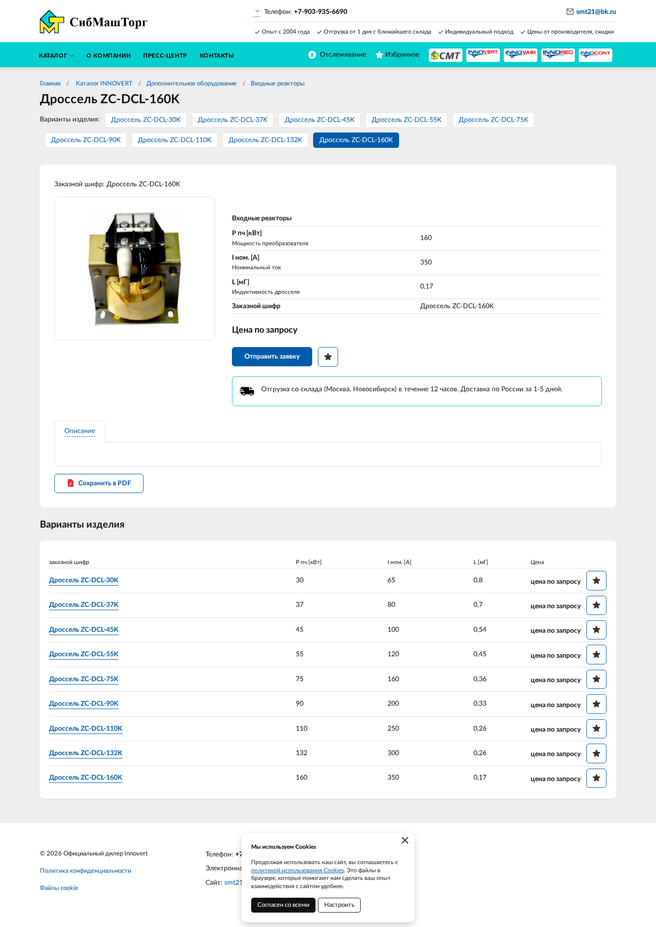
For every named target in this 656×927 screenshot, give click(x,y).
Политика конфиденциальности (85, 871)
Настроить (339, 905)
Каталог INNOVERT (103, 84)
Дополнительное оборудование (191, 84)
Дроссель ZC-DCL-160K (356, 140)
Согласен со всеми (283, 905)
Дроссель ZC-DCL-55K (406, 120)
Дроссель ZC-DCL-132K (265, 140)
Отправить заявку (272, 356)
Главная (50, 84)
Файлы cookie (59, 888)
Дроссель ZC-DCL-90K (86, 140)
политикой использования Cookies (297, 870)
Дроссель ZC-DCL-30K (146, 120)
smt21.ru (237, 882)
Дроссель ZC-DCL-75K (493, 120)
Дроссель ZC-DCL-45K (319, 120)
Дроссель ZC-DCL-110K (174, 140)
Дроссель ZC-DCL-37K (232, 120)
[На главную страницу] (445, 55)
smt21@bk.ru (596, 12)
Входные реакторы (277, 84)
